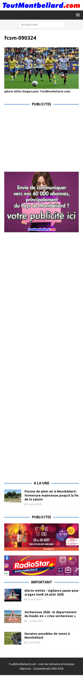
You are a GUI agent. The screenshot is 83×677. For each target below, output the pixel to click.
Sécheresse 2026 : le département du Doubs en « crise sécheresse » (50, 614)
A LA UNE (41, 483)
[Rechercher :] (41, 24)
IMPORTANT (41, 582)
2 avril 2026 (33, 642)
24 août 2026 (34, 504)
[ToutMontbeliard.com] (41, 8)
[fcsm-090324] (41, 86)
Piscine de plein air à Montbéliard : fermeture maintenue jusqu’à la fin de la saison (51, 495)
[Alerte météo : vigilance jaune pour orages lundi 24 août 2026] (12, 595)
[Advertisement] (40, 140)
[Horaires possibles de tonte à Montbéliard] (12, 638)
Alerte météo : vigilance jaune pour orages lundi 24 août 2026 (51, 592)
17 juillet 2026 (35, 620)
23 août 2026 (34, 599)
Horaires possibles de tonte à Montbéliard (47, 635)
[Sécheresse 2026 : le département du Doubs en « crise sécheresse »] (12, 616)
